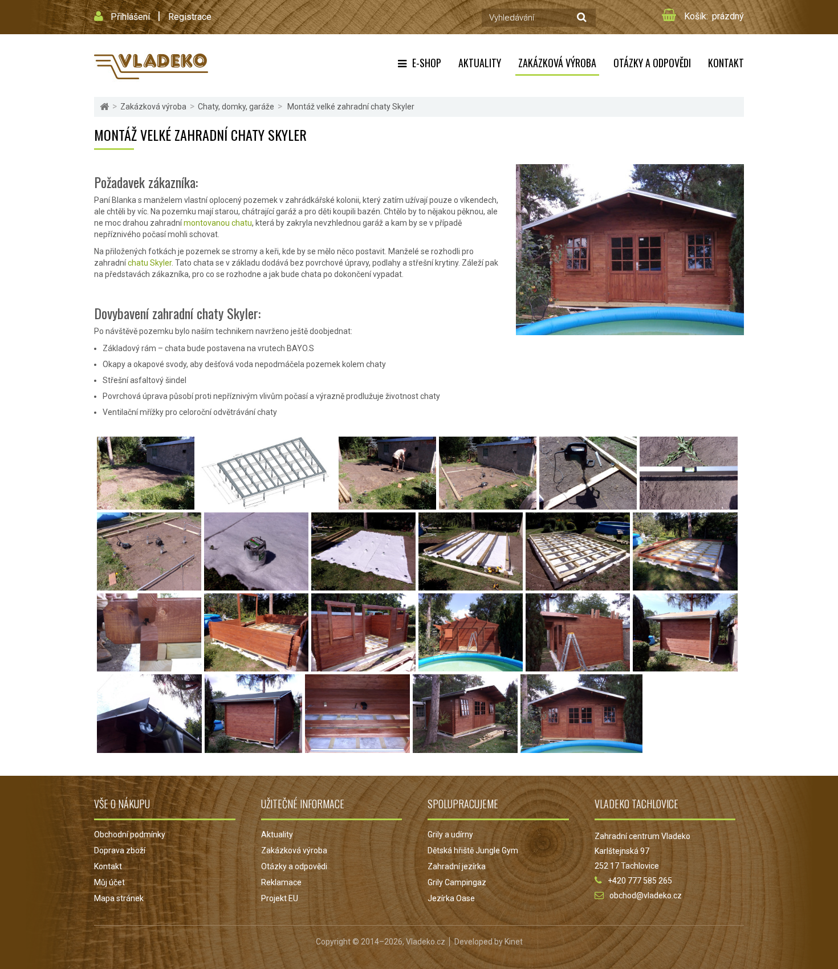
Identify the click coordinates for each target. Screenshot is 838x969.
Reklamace (281, 882)
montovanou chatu (218, 222)
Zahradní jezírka (457, 866)
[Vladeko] (151, 65)
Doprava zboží (119, 850)
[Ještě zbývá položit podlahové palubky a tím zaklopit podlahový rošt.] (357, 747)
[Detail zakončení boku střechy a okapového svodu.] (149, 747)
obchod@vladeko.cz (645, 895)
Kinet (514, 941)
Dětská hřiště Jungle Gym (473, 850)
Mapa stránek (119, 898)
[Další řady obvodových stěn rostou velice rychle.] (256, 665)
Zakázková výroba (557, 62)
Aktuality (479, 62)
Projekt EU (279, 898)
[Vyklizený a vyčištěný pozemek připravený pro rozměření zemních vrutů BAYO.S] (145, 503)
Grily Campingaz (457, 882)
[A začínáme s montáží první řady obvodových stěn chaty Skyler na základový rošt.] (685, 584)
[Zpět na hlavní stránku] (104, 107)
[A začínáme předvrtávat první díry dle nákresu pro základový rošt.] (588, 503)
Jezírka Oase (451, 898)
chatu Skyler (150, 262)
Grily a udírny (450, 834)
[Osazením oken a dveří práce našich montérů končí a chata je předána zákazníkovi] (581, 747)
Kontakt (726, 62)
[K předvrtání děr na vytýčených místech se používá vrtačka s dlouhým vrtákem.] (487, 503)
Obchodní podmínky (129, 834)
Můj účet (109, 882)
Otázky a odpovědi (652, 62)
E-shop (426, 62)
